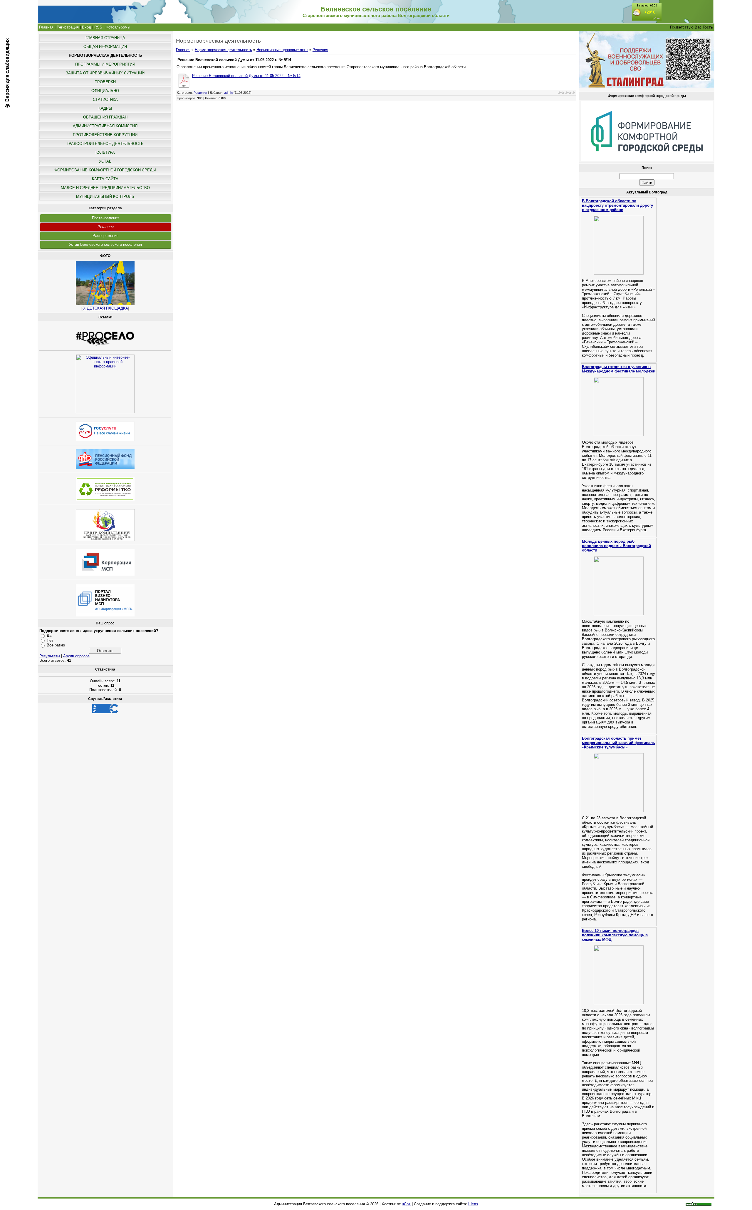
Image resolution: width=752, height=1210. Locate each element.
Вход (86, 27)
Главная (46, 27)
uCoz (406, 1204)
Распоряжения (105, 235)
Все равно (56, 645)
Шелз (473, 1204)
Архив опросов (76, 656)
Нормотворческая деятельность (223, 50)
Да (49, 635)
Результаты (49, 656)
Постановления (105, 218)
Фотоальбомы (117, 27)
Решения (106, 227)
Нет (50, 640)
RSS (98, 27)
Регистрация (68, 27)
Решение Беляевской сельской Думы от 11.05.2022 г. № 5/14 (246, 75)
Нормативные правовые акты (282, 50)
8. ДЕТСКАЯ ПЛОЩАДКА (105, 308)
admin (228, 92)
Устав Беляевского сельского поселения (105, 244)
